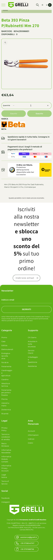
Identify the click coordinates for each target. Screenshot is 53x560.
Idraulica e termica (5, 384)
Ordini (30, 443)
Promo (4, 337)
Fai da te (4, 362)
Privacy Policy (4, 429)
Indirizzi (31, 439)
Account (31, 431)
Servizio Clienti (31, 351)
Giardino (4, 379)
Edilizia (4, 345)
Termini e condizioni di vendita (5, 437)
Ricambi (4, 414)
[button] (37, 5)
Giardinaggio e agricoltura (6, 373)
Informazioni (33, 435)
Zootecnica (6, 410)
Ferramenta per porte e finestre (6, 392)
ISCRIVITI (26, 309)
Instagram (5, 502)
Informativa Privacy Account (6, 468)
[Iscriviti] (37, 278)
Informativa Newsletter (6, 451)
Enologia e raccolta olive (5, 356)
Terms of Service (5, 482)
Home (5, 10)
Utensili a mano (5, 404)
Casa (3, 341)
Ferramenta (6, 366)
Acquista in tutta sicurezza (32, 344)
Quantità (6, 105)
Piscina (4, 399)
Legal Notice (4, 476)
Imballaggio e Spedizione (33, 359)
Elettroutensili (6, 349)
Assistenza (32, 366)
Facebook (5, 498)
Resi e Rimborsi (5, 444)
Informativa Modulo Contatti (6, 459)
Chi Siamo (32, 337)
